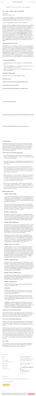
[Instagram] (22, 373)
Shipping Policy (5, 365)
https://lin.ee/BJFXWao (24, 371)
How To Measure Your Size (7, 361)
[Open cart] (34, 2)
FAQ (3, 358)
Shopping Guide (5, 360)
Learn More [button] (24, 394)
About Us (4, 356)
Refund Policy (5, 367)
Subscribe (6, 384)
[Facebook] (20, 373)
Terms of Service (5, 368)
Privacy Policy (5, 363)
